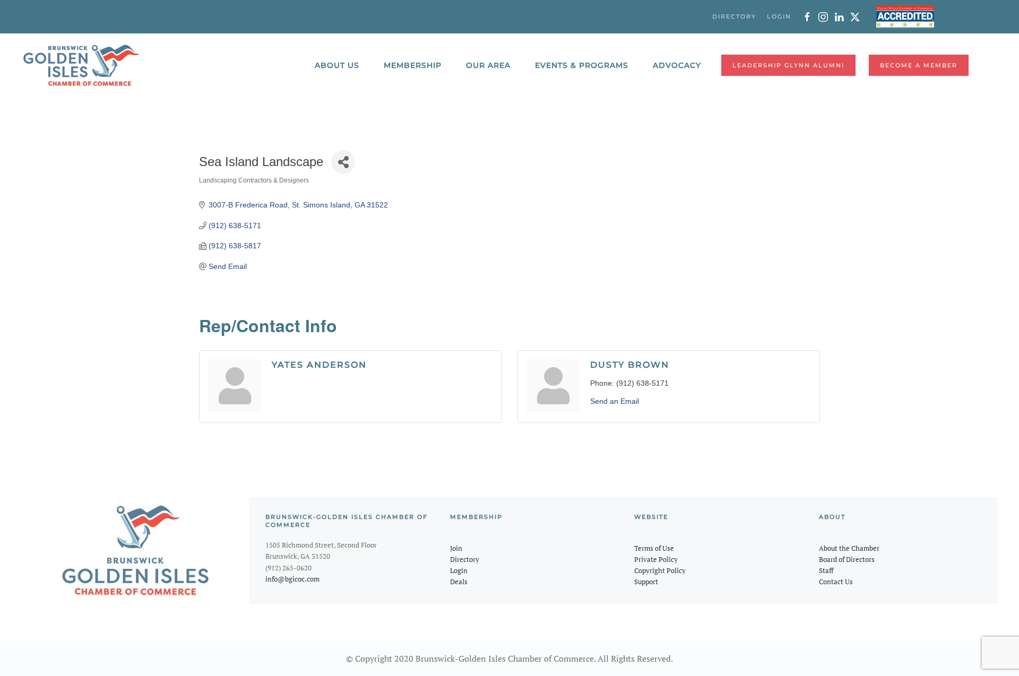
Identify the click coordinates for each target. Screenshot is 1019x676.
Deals (459, 581)
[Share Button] (343, 162)
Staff (826, 570)
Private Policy (656, 559)
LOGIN (779, 16)
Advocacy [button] (677, 65)
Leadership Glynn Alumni (788, 65)
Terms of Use (654, 548)
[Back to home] (81, 65)
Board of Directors (847, 559)
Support (646, 581)
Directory (464, 559)
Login (459, 570)
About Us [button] (337, 65)
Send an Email (614, 401)
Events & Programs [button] (581, 65)
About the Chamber (849, 548)
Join (456, 548)
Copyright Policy (660, 570)
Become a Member (918, 65)
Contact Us (836, 581)
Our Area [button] (488, 65)
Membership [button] (413, 65)
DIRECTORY (734, 16)
